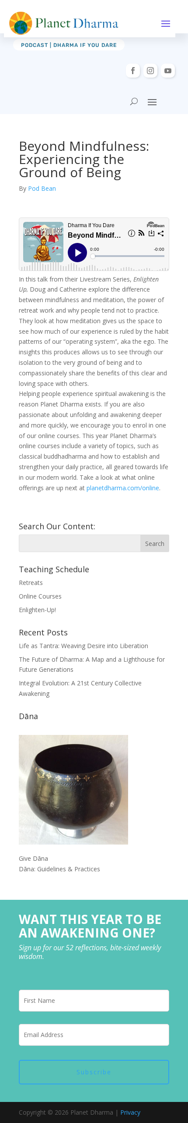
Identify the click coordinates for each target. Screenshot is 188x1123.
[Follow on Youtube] (168, 71)
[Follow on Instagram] (150, 71)
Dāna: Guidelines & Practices (59, 869)
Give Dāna (33, 858)
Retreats (31, 582)
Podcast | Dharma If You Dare (69, 45)
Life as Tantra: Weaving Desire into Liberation (83, 646)
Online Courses (40, 596)
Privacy (130, 1112)
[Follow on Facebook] (133, 71)
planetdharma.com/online (123, 488)
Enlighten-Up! (37, 610)
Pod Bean (42, 188)
